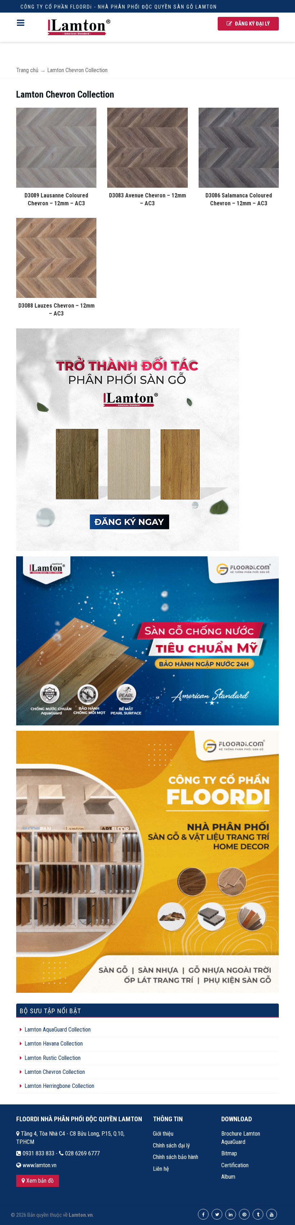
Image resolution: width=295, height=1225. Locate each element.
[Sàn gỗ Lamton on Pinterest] (244, 1214)
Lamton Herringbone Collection (58, 1086)
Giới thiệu (163, 1133)
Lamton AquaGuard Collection (57, 1029)
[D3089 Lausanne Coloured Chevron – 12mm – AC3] (56, 147)
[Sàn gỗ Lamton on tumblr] (258, 1214)
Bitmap (229, 1153)
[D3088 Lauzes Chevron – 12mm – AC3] (56, 257)
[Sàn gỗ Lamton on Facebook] (203, 1214)
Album (228, 1176)
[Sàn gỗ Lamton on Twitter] (217, 1214)
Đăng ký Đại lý (252, 23)
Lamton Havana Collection (53, 1043)
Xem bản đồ (39, 1180)
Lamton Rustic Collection (52, 1058)
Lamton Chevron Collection (54, 1072)
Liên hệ (161, 1168)
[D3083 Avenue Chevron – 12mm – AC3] (147, 147)
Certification (235, 1165)
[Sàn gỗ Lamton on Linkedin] (230, 1214)
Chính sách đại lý (171, 1145)
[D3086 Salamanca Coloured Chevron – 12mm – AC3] (239, 147)
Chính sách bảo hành (175, 1157)
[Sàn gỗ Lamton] (79, 27)
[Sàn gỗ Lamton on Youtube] (271, 1214)
